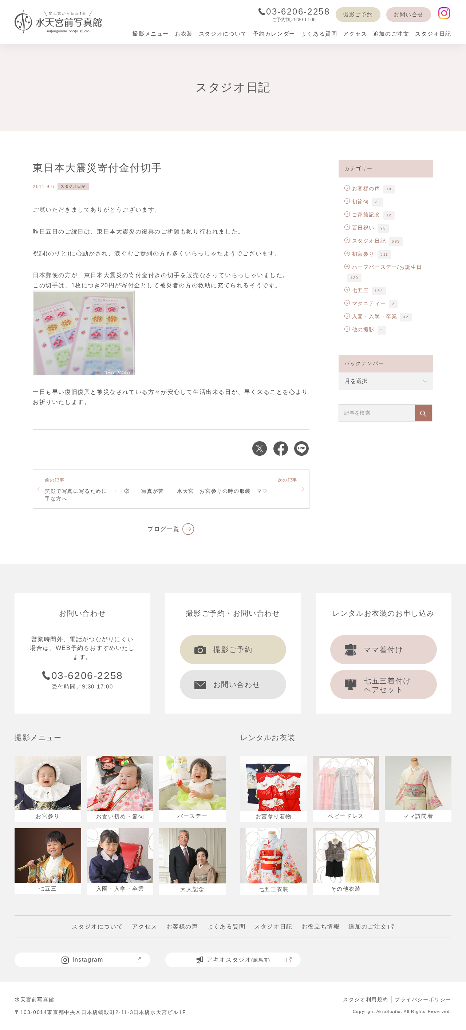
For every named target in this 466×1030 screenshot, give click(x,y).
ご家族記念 (366, 214)
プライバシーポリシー (423, 999)
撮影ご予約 (358, 14)
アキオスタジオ (238, 960)
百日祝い (363, 228)
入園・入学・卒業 (374, 316)
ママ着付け (383, 650)
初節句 (360, 201)
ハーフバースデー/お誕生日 (387, 267)
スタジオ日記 (73, 186)
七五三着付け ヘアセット (387, 685)
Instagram (87, 960)
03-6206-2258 (298, 11)
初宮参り (363, 254)
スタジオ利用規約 (365, 999)
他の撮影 (363, 329)
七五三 (360, 290)
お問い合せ (409, 14)
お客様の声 (366, 188)
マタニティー (369, 303)
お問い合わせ (237, 684)
